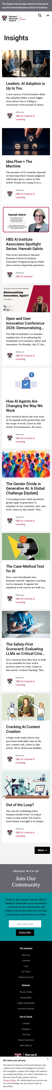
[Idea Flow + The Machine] (26, 166)
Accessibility (26, 997)
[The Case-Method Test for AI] (26, 571)
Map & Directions (26, 1040)
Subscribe (25, 932)
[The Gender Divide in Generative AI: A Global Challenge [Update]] (26, 490)
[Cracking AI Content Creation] (26, 731)
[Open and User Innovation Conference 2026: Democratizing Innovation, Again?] (26, 325)
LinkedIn (26, 1023)
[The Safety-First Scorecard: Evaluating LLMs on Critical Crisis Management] (26, 651)
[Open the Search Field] (40, 15)
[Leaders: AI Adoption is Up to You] (26, 88)
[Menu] (48, 15)
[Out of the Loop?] (26, 807)
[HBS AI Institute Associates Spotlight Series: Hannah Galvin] (26, 244)
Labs (26, 966)
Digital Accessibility (26, 1003)
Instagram (26, 1029)
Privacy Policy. (10, 1080)
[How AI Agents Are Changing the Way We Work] (26, 408)
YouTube (26, 1034)
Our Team (26, 971)
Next (41, 850)
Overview (26, 960)
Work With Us (26, 1045)
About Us (26, 955)
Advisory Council (26, 977)
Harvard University (26, 1008)
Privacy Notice (26, 992)
